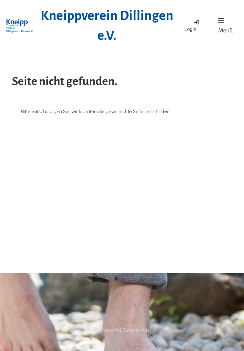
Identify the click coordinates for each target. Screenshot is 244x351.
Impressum (106, 330)
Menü (225, 30)
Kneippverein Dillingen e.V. (106, 26)
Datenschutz (136, 330)
